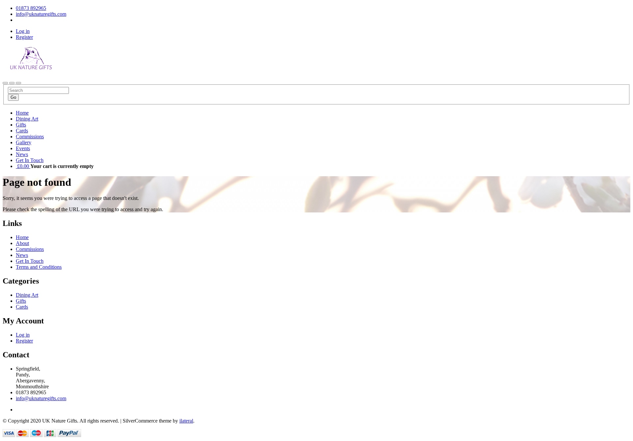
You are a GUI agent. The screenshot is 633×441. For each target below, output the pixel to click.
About (22, 243)
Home (22, 113)
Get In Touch (30, 160)
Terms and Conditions (39, 267)
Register (24, 37)
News (22, 154)
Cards (22, 130)
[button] (23, 166)
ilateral (186, 421)
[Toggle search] (12, 83)
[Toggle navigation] (5, 83)
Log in (23, 31)
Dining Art (27, 119)
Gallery (23, 142)
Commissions (30, 136)
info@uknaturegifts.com (41, 398)
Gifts (21, 124)
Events (23, 148)
